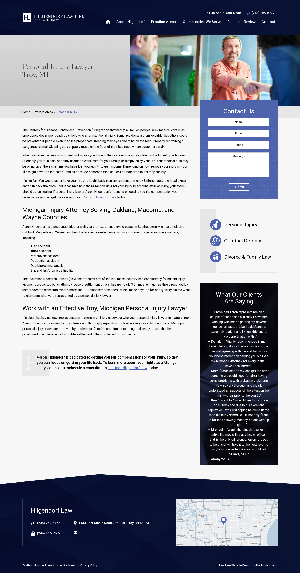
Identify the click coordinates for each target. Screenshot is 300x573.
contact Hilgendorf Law (127, 368)
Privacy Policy (89, 565)
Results (233, 22)
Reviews (250, 22)
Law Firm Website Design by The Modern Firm (248, 565)
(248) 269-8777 (263, 13)
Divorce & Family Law (247, 257)
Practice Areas (163, 22)
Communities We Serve (202, 22)
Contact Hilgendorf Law (99, 197)
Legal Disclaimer (66, 565)
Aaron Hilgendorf (130, 22)
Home (108, 22)
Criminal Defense (243, 241)
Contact (268, 22)
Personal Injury (240, 225)
